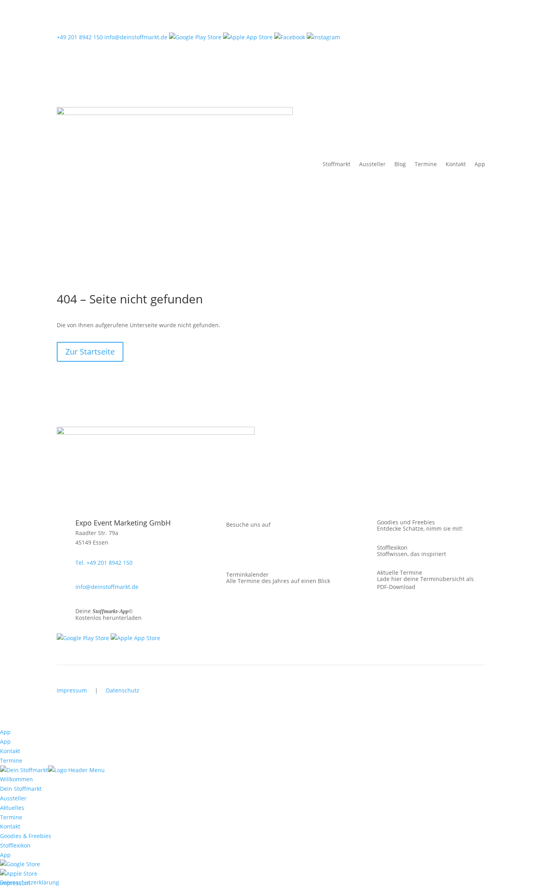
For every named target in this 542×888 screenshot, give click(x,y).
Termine (426, 164)
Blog (400, 164)
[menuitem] (20, 864)
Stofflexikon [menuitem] (15, 845)
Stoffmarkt (336, 164)
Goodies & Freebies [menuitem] (25, 836)
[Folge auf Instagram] (229, 550)
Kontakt (456, 164)
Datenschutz (122, 690)
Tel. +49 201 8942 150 (104, 562)
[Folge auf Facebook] (214, 550)
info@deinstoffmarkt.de (135, 37)
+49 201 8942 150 (80, 37)
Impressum (72, 690)
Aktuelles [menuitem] (12, 807)
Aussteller (372, 164)
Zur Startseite (90, 351)
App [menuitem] (5, 855)
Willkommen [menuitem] (16, 779)
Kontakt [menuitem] (10, 826)
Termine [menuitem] (11, 817)
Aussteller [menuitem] (13, 798)
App (480, 164)
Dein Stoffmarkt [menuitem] (21, 788)
